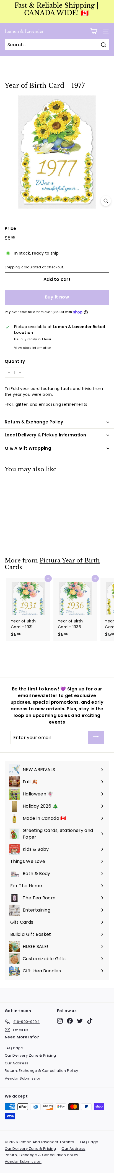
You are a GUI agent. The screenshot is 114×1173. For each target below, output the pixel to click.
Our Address (16, 1063)
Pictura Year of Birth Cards (52, 564)
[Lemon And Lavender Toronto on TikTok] (90, 1021)
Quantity (15, 361)
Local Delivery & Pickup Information (45, 435)
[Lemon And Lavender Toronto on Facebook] (70, 1021)
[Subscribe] (96, 737)
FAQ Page (14, 1048)
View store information (32, 347)
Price (10, 228)
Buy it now (57, 297)
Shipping (12, 267)
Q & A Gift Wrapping (28, 448)
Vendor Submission (23, 1078)
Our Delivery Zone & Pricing (30, 1055)
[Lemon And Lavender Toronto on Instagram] (60, 1021)
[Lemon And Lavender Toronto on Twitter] (80, 1021)
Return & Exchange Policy (34, 422)
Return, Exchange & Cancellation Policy (41, 1070)
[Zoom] (106, 201)
